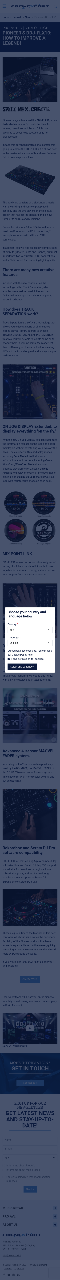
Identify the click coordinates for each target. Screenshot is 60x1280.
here (30, 654)
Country (12, 624)
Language (13, 637)
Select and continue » (22, 666)
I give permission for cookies (27, 658)
